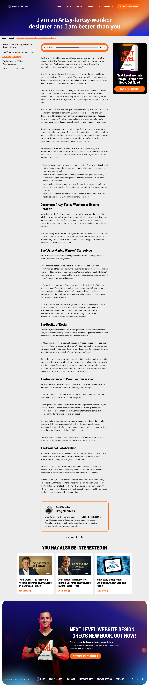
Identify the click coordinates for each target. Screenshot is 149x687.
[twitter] (138, 679)
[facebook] (132, 679)
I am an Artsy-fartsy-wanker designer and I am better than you (36, 38)
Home (4, 38)
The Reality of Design (11, 56)
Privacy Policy (24, 679)
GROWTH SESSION (104, 679)
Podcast (79, 6)
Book (69, 6)
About (60, 6)
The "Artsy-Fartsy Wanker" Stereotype (18, 52)
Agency (91, 6)
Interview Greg (106, 6)
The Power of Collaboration (14, 68)
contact (120, 679)
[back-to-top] (144, 650)
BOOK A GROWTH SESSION (129, 6)
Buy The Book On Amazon (129, 89)
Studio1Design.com (90, 517)
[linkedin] (143, 679)
